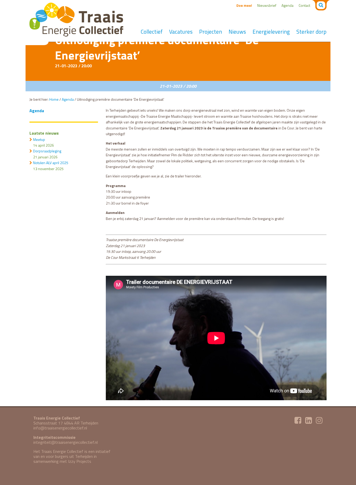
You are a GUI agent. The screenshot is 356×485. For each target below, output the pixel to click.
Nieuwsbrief (266, 5)
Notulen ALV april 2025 (50, 162)
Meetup (39, 139)
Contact (304, 5)
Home (54, 99)
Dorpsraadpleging (47, 151)
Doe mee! (244, 5)
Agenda (287, 5)
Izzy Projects (79, 461)
